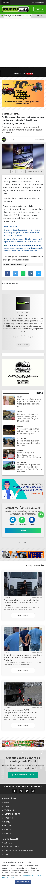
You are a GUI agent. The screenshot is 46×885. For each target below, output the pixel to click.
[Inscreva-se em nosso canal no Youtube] (33, 791)
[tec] (23, 93)
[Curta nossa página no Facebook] (14, 791)
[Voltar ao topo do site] (42, 486)
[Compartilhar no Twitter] (15, 273)
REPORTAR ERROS (36, 172)
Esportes (8, 818)
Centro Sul (9, 810)
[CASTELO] (23, 373)
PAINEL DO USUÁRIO (12, 847)
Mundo (7, 826)
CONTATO (7, 843)
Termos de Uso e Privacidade (18, 850)
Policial (7, 833)
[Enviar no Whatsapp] (23, 273)
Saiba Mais (23, 344)
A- (13, 172)
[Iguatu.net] (15, 9)
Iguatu (6, 822)
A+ (21, 172)
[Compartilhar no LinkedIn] (38, 273)
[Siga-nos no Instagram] (21, 791)
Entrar (6, 2)
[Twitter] (30, 337)
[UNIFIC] (23, 554)
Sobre (6, 854)
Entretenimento (11, 814)
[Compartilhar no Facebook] (8, 273)
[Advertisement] (23, 42)
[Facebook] (23, 337)
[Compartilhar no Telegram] (31, 273)
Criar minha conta (23, 775)
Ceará (6, 806)
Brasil (6, 802)
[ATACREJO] (23, 743)
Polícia (7, 829)
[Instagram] (15, 337)
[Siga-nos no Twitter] (27, 791)
